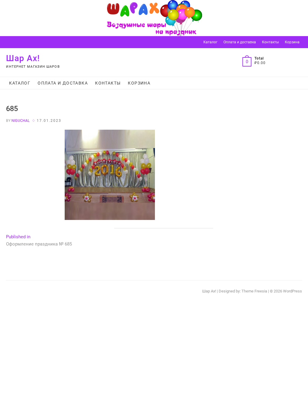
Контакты (270, 42)
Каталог (210, 42)
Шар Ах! (23, 58)
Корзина (292, 42)
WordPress (292, 291)
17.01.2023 (49, 121)
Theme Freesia (254, 291)
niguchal (20, 121)
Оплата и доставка (239, 42)
